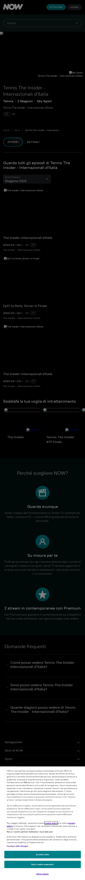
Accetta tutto (42, 854)
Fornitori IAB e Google (17, 846)
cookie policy (51, 823)
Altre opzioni (42, 873)
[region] (42, 823)
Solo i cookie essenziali (42, 864)
